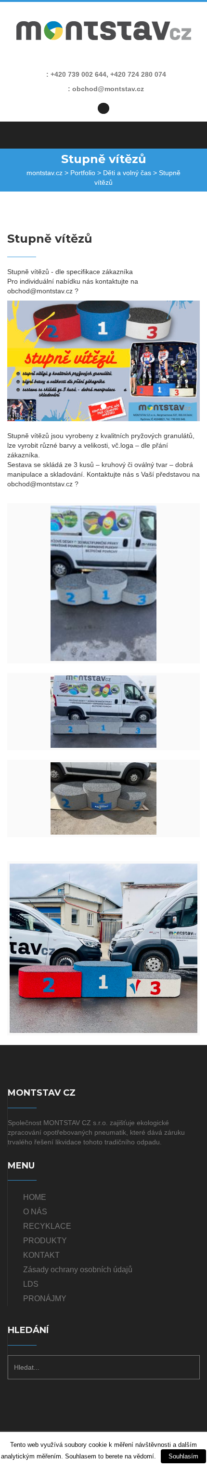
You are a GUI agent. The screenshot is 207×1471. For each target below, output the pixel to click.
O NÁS (35, 1212)
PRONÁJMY (44, 1298)
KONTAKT (41, 1255)
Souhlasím (183, 1456)
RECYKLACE (47, 1226)
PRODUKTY (45, 1241)
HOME (34, 1197)
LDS (31, 1284)
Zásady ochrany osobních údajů (77, 1269)
